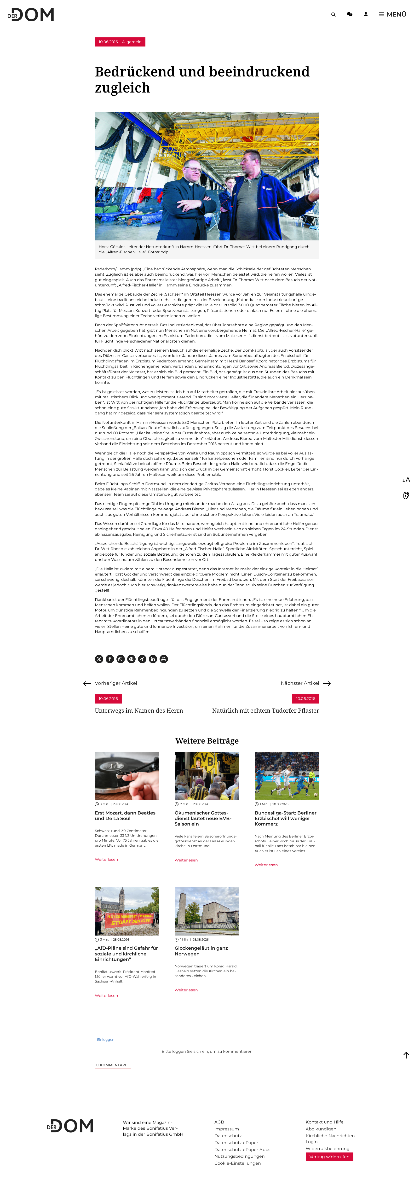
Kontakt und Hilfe (325, 1121)
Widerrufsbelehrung (328, 1148)
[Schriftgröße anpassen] (406, 480)
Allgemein (132, 42)
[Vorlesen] (406, 495)
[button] (99, 659)
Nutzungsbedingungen (239, 1156)
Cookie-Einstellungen (237, 1163)
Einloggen (105, 1039)
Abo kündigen (321, 1128)
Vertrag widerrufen (330, 1156)
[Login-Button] (365, 15)
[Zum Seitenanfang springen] (406, 1055)
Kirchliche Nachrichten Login (330, 1138)
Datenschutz (228, 1135)
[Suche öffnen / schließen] (333, 15)
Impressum (226, 1128)
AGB (219, 1121)
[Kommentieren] (349, 15)
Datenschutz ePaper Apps (242, 1149)
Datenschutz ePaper (236, 1142)
